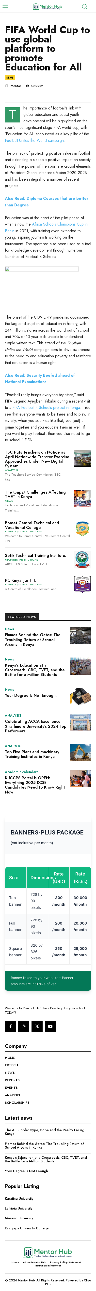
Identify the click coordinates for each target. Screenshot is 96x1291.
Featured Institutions (21, 560)
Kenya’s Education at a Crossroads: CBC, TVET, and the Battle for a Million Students (35, 669)
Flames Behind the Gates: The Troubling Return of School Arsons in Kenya (33, 639)
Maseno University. (19, 1218)
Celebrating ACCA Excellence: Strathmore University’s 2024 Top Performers (35, 726)
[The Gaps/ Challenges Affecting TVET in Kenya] (82, 498)
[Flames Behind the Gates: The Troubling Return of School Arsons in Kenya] (80, 635)
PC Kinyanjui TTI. (20, 580)
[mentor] (7, 86)
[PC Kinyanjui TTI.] (82, 584)
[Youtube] (50, 1026)
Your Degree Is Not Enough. (31, 695)
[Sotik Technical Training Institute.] (82, 559)
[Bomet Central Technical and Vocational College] (82, 529)
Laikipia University (18, 1208)
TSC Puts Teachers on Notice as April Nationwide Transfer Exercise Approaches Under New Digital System (37, 459)
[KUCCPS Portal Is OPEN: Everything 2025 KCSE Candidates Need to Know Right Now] (80, 778)
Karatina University (19, 1198)
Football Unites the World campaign (34, 140)
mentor (16, 85)
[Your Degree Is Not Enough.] (80, 696)
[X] (37, 1026)
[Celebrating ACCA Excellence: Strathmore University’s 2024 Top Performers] (80, 722)
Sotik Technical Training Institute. (35, 555)
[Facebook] (10, 1026)
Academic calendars (21, 772)
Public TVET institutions (23, 531)
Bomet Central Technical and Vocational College (32, 525)
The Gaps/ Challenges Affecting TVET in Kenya (35, 494)
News (10, 77)
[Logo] (47, 6)
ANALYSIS (11, 470)
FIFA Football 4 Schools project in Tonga (46, 407)
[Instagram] (23, 1026)
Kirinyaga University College (26, 1228)
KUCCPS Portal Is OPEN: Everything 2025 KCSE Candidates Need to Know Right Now (35, 785)
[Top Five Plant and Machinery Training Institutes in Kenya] (80, 752)
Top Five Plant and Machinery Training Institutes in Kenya (32, 754)
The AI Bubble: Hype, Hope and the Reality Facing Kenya (44, 1132)
